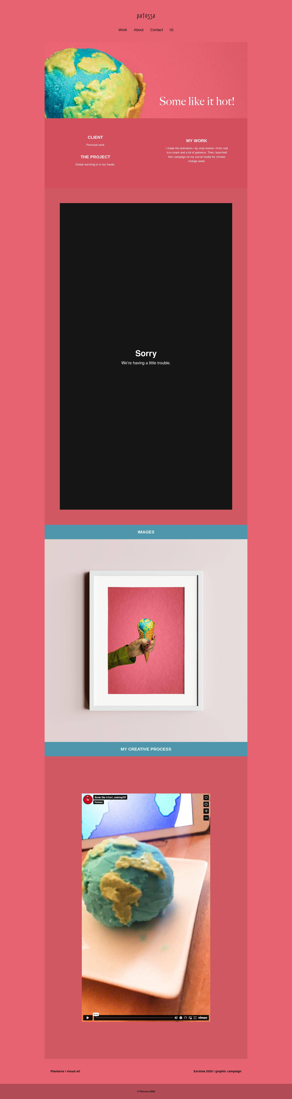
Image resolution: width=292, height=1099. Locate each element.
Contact (156, 30)
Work (122, 30)
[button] (146, 356)
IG (172, 30)
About (138, 30)
